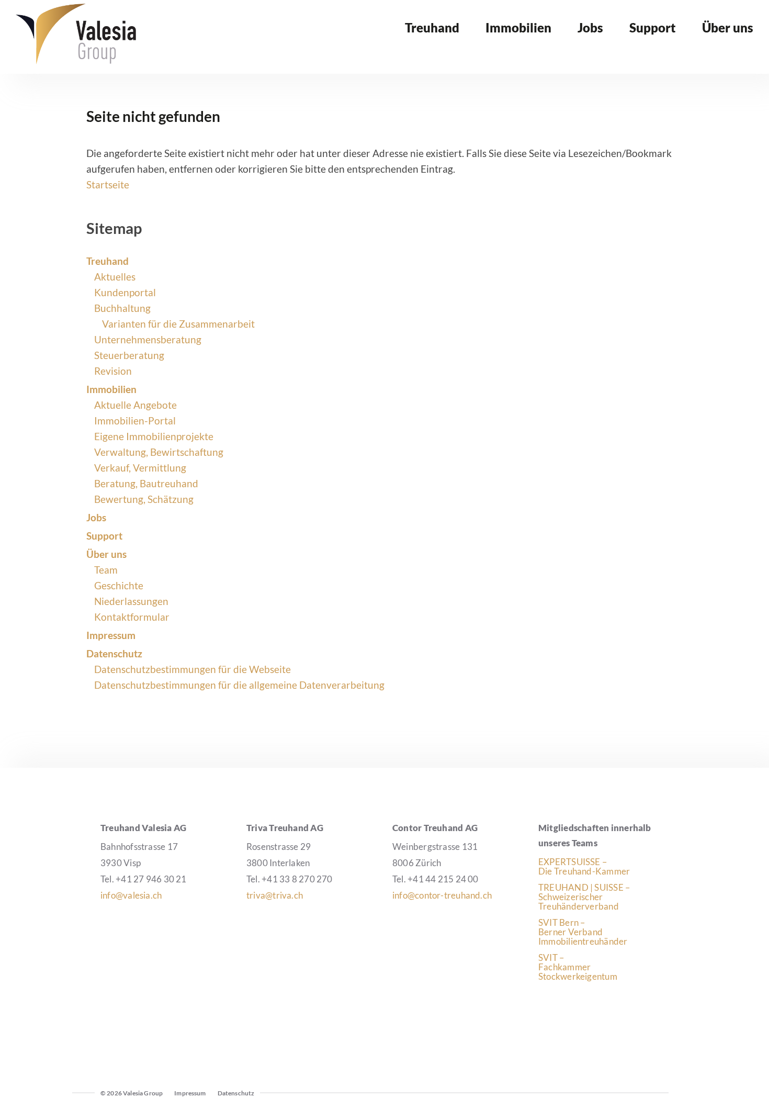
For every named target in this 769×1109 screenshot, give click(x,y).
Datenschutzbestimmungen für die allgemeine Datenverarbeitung (239, 685)
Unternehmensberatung (147, 339)
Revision (113, 371)
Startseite (107, 184)
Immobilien (111, 389)
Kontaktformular (131, 617)
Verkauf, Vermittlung (140, 468)
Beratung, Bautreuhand (146, 483)
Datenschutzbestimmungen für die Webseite (192, 669)
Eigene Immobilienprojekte (153, 436)
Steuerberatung (129, 355)
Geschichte (118, 585)
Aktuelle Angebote (135, 405)
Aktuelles (114, 277)
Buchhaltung (122, 308)
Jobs (96, 517)
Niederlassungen (131, 601)
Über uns (106, 554)
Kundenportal (125, 292)
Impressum (110, 635)
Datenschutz (114, 653)
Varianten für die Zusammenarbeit (178, 324)
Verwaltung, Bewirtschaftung (158, 452)
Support (104, 536)
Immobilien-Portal (135, 421)
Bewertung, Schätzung (144, 499)
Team (106, 570)
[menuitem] (432, 35)
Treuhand (107, 261)
